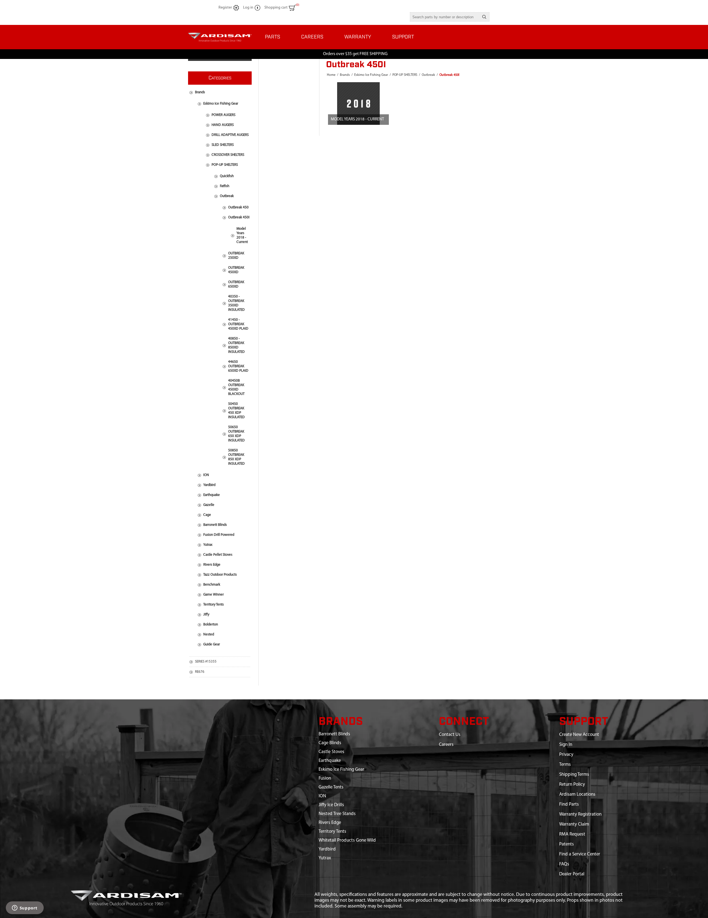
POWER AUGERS (223, 115)
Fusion (325, 778)
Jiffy (206, 614)
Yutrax (207, 545)
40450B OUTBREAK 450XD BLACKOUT (236, 387)
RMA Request (572, 834)
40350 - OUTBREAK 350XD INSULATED (236, 303)
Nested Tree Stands (337, 813)
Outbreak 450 (238, 207)
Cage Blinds (330, 743)
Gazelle (208, 505)
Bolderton (210, 624)
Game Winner (213, 594)
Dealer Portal (571, 874)
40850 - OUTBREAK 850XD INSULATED (236, 345)
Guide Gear (211, 644)
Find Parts (569, 804)
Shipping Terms (574, 774)
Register (225, 8)
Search (484, 16)
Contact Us (449, 734)
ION (206, 475)
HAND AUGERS (223, 125)
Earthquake (211, 495)
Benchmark (211, 584)
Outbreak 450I (238, 217)
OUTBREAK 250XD (236, 256)
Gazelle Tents (331, 787)
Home (331, 75)
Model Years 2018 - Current (357, 119)
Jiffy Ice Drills (331, 805)
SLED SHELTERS (223, 145)
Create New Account (579, 734)
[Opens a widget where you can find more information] (25, 908)
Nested (208, 634)
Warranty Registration (580, 814)
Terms (565, 764)
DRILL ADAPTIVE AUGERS (230, 135)
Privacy (566, 754)
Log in (248, 8)
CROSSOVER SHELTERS (228, 155)
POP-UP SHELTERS (225, 165)
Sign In (565, 744)
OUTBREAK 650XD (236, 284)
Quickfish (227, 176)
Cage (207, 515)
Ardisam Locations (577, 794)
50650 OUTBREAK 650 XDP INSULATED (236, 433)
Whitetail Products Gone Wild (347, 840)
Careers (446, 744)
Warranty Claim (574, 824)
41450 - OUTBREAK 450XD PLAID (238, 324)
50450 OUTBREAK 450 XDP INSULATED (236, 410)
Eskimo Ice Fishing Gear (220, 103)
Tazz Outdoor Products (220, 574)
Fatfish (224, 186)
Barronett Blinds (215, 525)
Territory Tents (213, 604)
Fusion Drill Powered (218, 535)
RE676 (199, 672)
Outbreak (227, 196)
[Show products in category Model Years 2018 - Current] (358, 103)
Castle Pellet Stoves (217, 555)
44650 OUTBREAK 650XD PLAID (238, 366)
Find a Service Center (579, 854)
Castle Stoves (331, 751)
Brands (200, 92)
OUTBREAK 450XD (236, 270)
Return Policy (572, 784)
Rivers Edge (211, 565)
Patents (566, 844)
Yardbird (209, 485)
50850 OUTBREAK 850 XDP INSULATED (236, 457)
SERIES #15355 (206, 661)
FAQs (564, 864)
